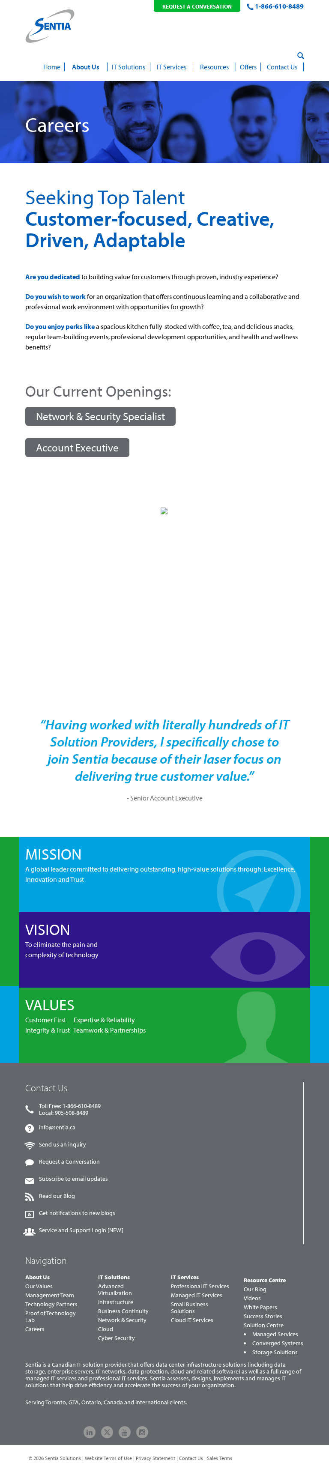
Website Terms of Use (108, 1458)
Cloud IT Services (192, 1320)
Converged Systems (277, 1343)
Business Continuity (123, 1311)
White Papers (260, 1307)
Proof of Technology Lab (50, 1316)
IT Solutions (114, 1277)
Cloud (105, 1329)
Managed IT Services (196, 1295)
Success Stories (263, 1316)
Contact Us (191, 1458)
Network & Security (122, 1320)
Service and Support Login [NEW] (81, 1230)
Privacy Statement (155, 1458)
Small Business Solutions (189, 1307)
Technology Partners (51, 1304)
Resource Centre (265, 1280)
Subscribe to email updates (73, 1178)
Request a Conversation (69, 1161)
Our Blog (255, 1289)
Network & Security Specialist (100, 416)
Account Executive (77, 447)
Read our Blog (57, 1196)
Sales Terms (219, 1458)
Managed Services (275, 1334)
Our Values (39, 1286)
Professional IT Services (200, 1286)
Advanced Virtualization (115, 1289)
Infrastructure (115, 1302)
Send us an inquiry (62, 1144)
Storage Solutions (275, 1352)
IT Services (185, 1277)
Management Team (49, 1295)
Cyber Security (116, 1338)
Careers (35, 1329)
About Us (37, 1277)
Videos (252, 1298)
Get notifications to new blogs (77, 1213)
